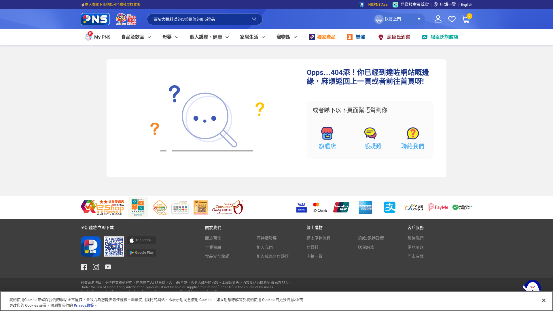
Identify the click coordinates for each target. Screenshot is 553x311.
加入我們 (265, 247)
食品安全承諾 (217, 256)
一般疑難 (370, 146)
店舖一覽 (448, 4)
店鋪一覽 (314, 256)
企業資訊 (213, 247)
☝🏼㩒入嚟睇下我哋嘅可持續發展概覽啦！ (112, 5)
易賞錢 (312, 247)
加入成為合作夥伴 (273, 256)
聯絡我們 (412, 146)
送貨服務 (366, 247)
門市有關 (416, 256)
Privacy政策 (84, 305)
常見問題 (416, 247)
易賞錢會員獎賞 (415, 4)
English (466, 5)
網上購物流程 (318, 238)
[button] (399, 19)
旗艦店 (327, 146)
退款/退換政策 (371, 238)
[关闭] (543, 300)
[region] (276, 301)
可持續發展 (267, 238)
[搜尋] (254, 19)
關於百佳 (213, 238)
